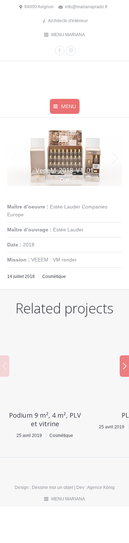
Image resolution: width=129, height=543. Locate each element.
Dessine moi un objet (52, 487)
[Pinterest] (71, 51)
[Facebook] (59, 51)
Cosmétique (54, 276)
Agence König (101, 487)
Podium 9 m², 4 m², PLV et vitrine (45, 419)
